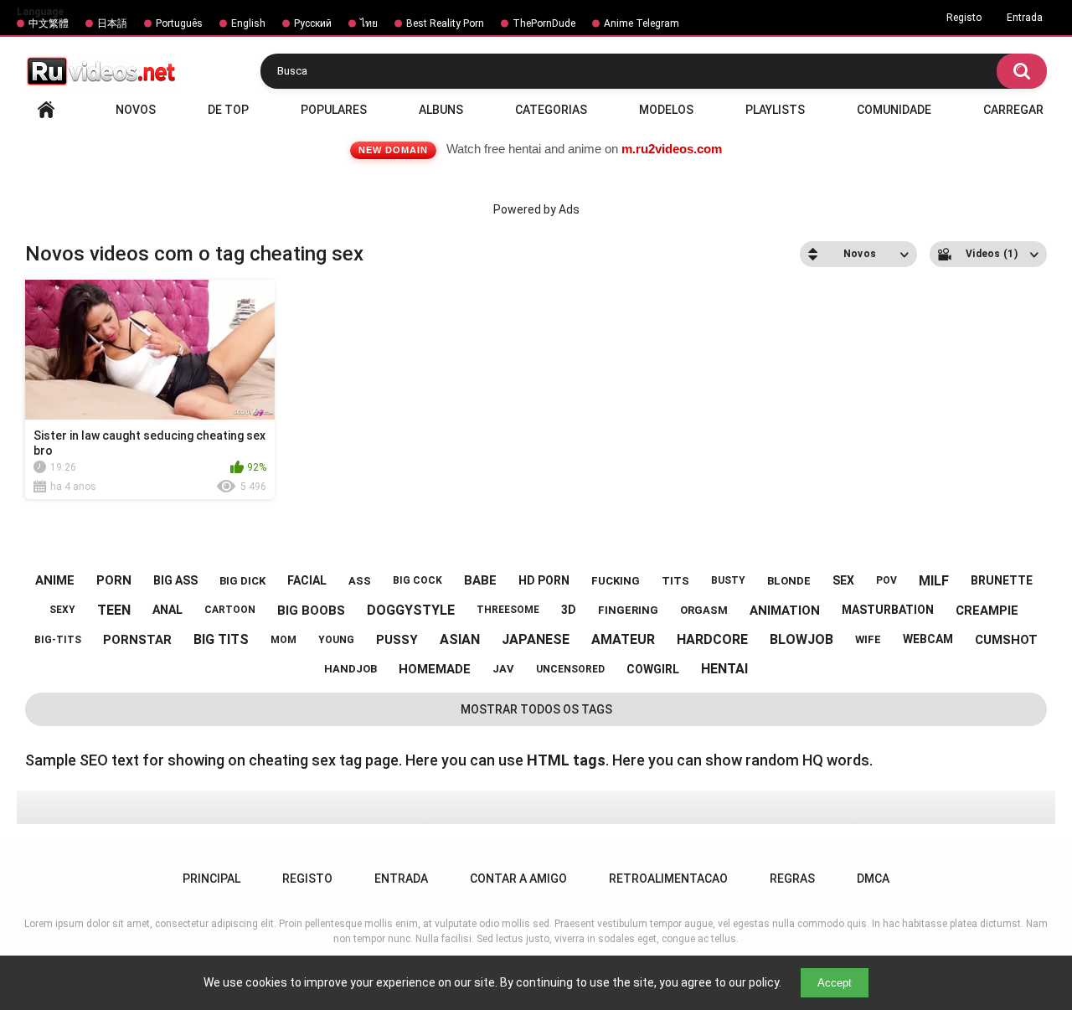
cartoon (229, 610)
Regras (792, 878)
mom (283, 640)
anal (167, 609)
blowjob (801, 639)
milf (934, 581)
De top (228, 109)
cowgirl (652, 669)
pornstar (137, 639)
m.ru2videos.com (671, 149)
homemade (435, 669)
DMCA (873, 878)
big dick (242, 581)
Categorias (551, 109)
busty (728, 580)
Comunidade (894, 109)
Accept (834, 983)
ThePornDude (544, 23)
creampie (987, 610)
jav (503, 668)
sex (843, 580)
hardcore (712, 639)
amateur (623, 639)
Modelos (666, 109)
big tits (221, 639)
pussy (397, 639)
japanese (536, 639)
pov (886, 580)
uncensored (570, 669)
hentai (724, 669)
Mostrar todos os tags (536, 709)
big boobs (311, 610)
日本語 (112, 23)
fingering (628, 610)
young (336, 640)
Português (179, 23)
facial (307, 580)
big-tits (57, 640)
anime (55, 580)
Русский (313, 23)
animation (785, 610)
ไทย (369, 23)
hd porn (544, 580)
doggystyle (411, 610)
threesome (508, 610)
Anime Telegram (641, 23)
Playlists (775, 109)
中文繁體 (48, 23)
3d (568, 609)
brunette (1002, 580)
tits (675, 581)
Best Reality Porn (445, 23)
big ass (175, 580)
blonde (789, 581)
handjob (350, 668)
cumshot (1006, 639)
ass (359, 581)
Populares (334, 109)
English (248, 23)
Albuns (441, 109)
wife (868, 639)
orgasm (704, 610)
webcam (928, 639)
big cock (417, 580)
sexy (62, 610)
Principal (46, 110)
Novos (136, 109)
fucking (615, 581)
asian (460, 639)
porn (113, 580)
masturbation (888, 609)
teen (114, 610)
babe (480, 580)
